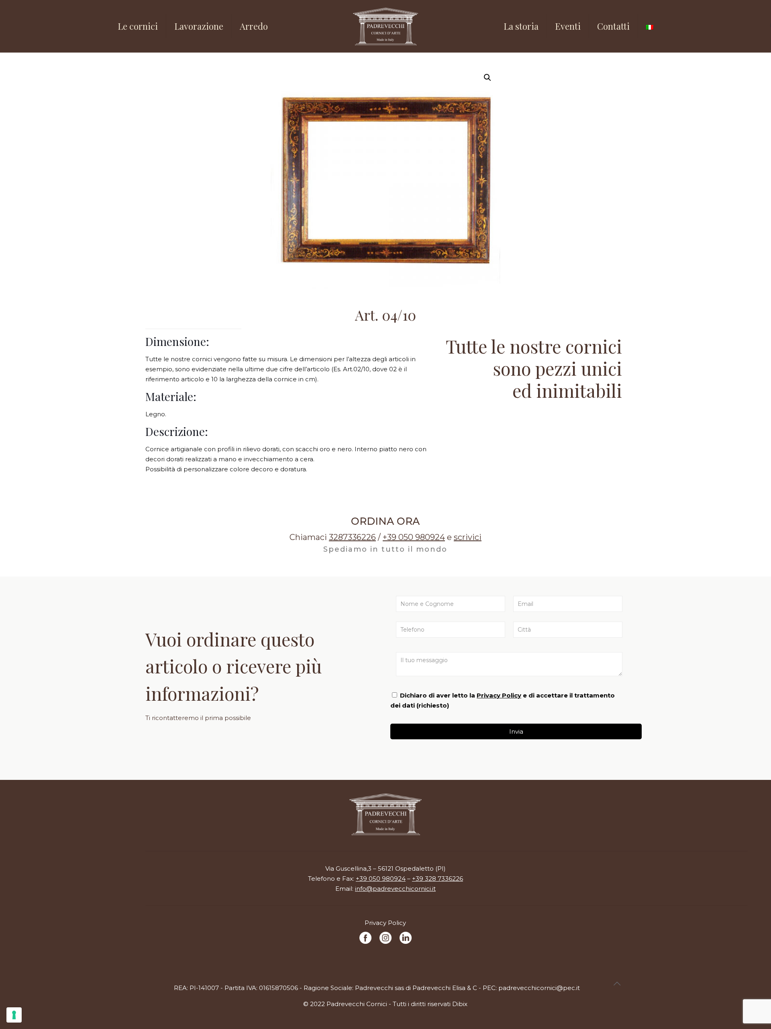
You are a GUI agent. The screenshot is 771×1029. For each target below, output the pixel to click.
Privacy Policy (499, 695)
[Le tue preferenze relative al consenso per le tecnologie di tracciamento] (14, 1015)
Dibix (459, 1004)
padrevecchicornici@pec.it (539, 988)
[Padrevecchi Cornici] (385, 26)
